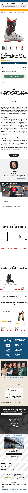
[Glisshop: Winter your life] (11, 3)
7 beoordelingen (9, 60)
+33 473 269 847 (21, 178)
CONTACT (14, 390)
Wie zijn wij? (6, 466)
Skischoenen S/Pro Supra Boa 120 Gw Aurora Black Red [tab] (14, 100)
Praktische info (8, 469)
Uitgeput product (14, 76)
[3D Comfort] (7, 315)
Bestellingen (6, 464)
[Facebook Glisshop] (11, 426)
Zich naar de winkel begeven (14, 454)
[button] (14, 201)
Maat (2, 67)
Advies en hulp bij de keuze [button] (9, 296)
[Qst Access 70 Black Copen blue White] (10, 278)
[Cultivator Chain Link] (7, 237)
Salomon (4, 53)
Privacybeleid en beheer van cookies (18, 489)
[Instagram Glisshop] (14, 426)
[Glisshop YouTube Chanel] (17, 426)
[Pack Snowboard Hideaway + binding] (20, 237)
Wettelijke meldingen (6, 489)
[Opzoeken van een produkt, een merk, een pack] (26, 7)
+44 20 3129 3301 (15, 396)
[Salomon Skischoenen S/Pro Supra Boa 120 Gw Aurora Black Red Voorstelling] (14, 29)
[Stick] (21, 316)
